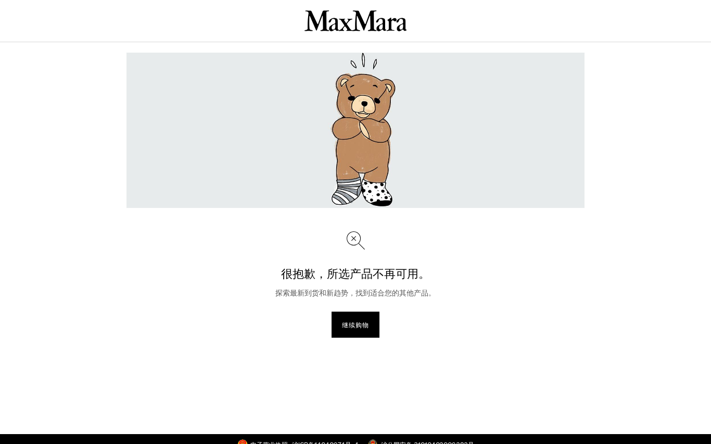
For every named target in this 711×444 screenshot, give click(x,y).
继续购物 (355, 324)
